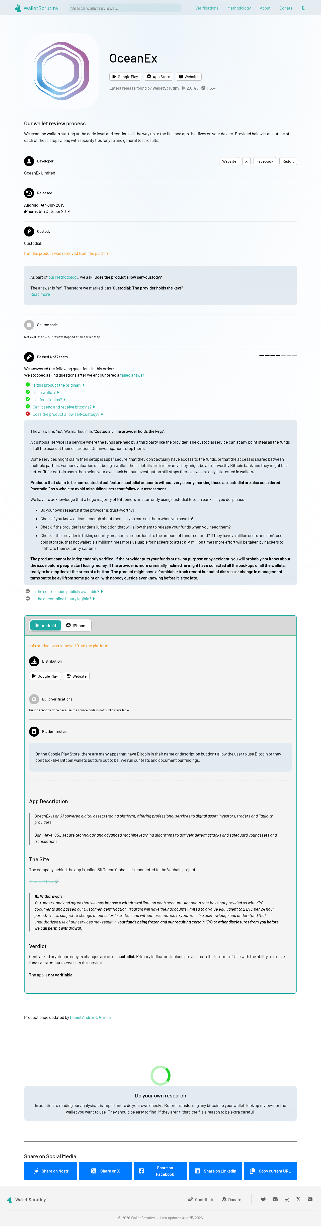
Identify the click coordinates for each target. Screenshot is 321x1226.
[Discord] (275, 1199)
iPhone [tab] (79, 625)
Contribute (204, 1199)
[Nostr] (287, 1199)
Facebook (265, 161)
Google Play (128, 76)
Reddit (288, 161)
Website (192, 76)
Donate (234, 1199)
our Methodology (63, 276)
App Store (161, 76)
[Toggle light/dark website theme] (303, 8)
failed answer (132, 374)
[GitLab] (263, 1199)
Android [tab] (49, 625)
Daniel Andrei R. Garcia (90, 1017)
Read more (40, 294)
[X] (298, 1199)
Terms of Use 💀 (44, 881)
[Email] (310, 1199)
